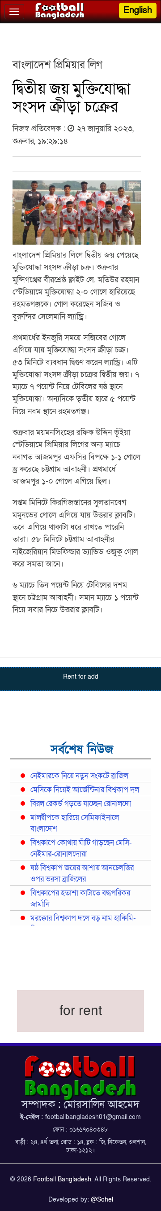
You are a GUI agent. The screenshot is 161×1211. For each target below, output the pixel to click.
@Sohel (102, 1199)
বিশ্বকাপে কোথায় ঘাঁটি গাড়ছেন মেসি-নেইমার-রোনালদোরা (81, 848)
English (137, 10)
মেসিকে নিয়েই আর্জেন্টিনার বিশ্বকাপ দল (84, 790)
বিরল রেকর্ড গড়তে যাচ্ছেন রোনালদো (80, 804)
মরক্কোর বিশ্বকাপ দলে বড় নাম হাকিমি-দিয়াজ (83, 924)
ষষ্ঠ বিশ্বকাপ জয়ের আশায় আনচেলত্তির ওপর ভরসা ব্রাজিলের (82, 873)
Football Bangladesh (62, 1179)
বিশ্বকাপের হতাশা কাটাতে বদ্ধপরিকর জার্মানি (80, 898)
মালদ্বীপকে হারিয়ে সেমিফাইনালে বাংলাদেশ (74, 823)
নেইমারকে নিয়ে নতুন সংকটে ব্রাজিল (79, 776)
